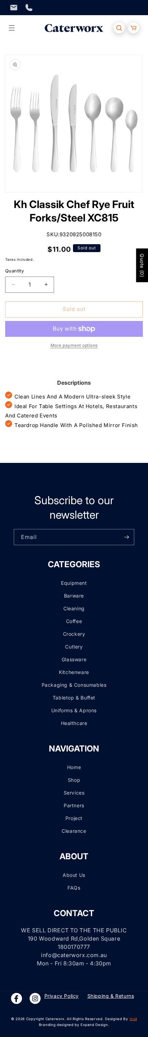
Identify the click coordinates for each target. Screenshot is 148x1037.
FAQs (73, 888)
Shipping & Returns (110, 996)
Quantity (14, 270)
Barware (74, 596)
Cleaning (74, 608)
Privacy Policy (61, 996)
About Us (74, 875)
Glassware (74, 659)
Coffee (74, 621)
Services (74, 793)
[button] (11, 27)
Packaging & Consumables (74, 685)
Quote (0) (142, 265)
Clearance (74, 831)
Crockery (74, 634)
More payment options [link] (74, 345)
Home (74, 767)
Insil (133, 1019)
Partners (74, 805)
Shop (74, 780)
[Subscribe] (126, 537)
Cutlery (74, 647)
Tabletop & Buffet (74, 698)
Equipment (74, 583)
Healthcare (74, 723)
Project (74, 818)
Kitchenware (74, 672)
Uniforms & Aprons (74, 710)
